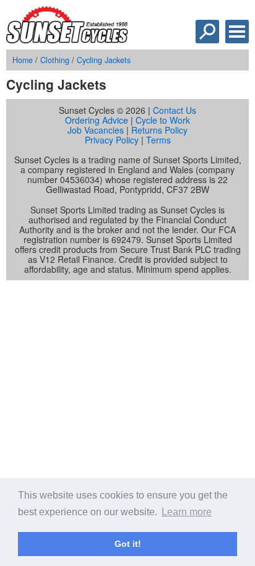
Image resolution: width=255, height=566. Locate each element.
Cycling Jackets (104, 60)
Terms (158, 140)
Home (22, 60)
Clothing (54, 60)
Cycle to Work (163, 120)
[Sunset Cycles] (67, 39)
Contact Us (174, 110)
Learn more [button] (187, 512)
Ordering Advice (96, 120)
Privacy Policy (112, 140)
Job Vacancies (95, 130)
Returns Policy (159, 130)
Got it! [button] (128, 544)
